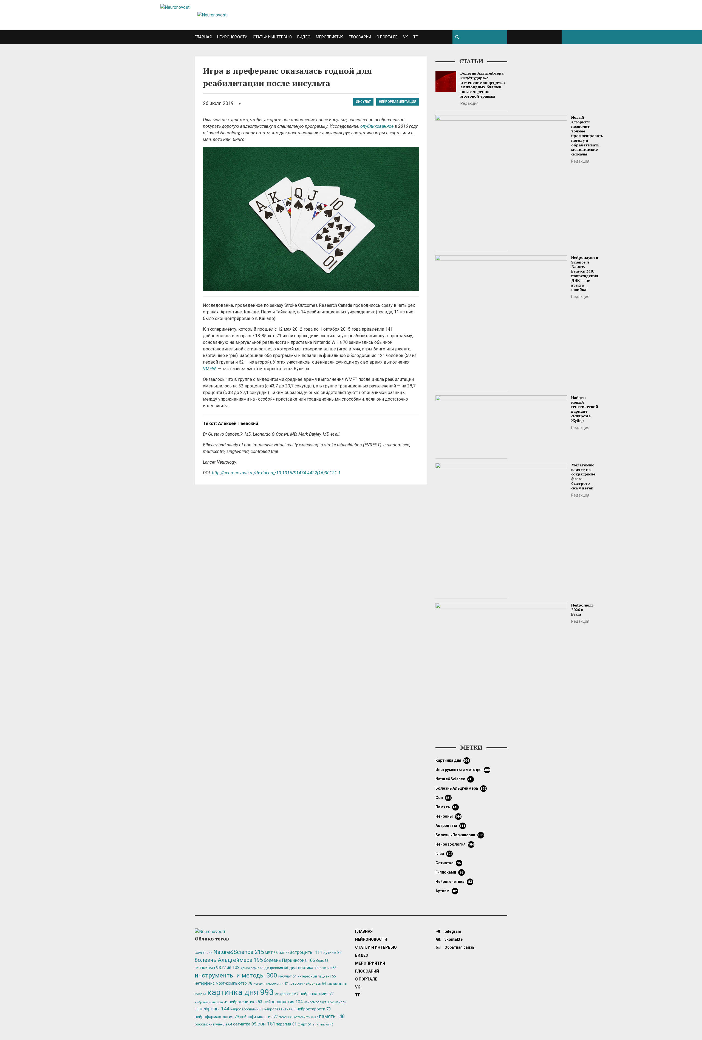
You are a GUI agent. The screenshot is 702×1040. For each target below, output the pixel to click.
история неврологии (270, 983)
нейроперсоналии (246, 1009)
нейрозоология (454, 844)
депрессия (276, 967)
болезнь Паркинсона (459, 835)
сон (443, 797)
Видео (303, 37)
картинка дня (452, 760)
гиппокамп (449, 872)
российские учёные (213, 1024)
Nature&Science (454, 779)
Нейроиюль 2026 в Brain (582, 609)
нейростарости (314, 1009)
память (446, 807)
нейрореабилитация (397, 102)
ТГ (415, 37)
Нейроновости (232, 37)
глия (443, 853)
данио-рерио (252, 968)
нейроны (448, 816)
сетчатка (448, 863)
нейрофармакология (217, 1017)
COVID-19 (203, 953)
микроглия (286, 993)
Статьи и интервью (272, 37)
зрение (328, 968)
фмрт (305, 1024)
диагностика (304, 967)
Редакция (469, 103)
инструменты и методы (462, 769)
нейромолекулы (319, 1002)
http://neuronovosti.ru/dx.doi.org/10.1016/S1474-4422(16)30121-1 (276, 472)
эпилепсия (323, 1024)
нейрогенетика (453, 881)
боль (322, 961)
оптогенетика (306, 1017)
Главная (203, 37)
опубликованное (377, 126)
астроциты (450, 825)
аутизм (446, 891)
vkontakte (453, 939)
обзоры (286, 1017)
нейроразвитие (280, 1009)
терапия (286, 1024)
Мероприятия (329, 37)
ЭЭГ (284, 953)
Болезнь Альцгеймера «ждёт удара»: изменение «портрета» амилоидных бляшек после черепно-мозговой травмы (482, 84)
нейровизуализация (211, 1002)
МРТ (271, 952)
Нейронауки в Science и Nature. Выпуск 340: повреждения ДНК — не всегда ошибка (584, 273)
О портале (387, 37)
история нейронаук (307, 983)
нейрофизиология (259, 1017)
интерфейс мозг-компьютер (223, 983)
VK (405, 37)
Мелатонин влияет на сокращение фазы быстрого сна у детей (583, 476)
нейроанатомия (317, 993)
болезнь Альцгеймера (460, 788)
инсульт (363, 102)
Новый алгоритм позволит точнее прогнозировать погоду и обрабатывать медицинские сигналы (587, 136)
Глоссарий (360, 37)
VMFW (210, 368)
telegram (452, 931)
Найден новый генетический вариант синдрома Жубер (584, 409)
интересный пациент (317, 976)
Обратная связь (459, 947)
